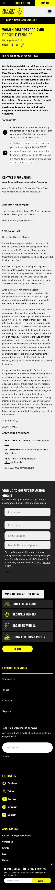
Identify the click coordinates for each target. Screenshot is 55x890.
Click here (15, 143)
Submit (8, 572)
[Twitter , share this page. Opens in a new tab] (17, 45)
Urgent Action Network (24, 20)
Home (8, 20)
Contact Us (7, 841)
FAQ (4, 853)
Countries (7, 700)
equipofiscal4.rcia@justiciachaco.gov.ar (21, 191)
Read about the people (32, 449)
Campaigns (8, 678)
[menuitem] (4, 3)
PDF (7, 443)
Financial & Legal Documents (16, 835)
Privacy (46, 562)
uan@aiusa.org (27, 467)
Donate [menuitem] (47, 3)
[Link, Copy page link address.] (22, 45)
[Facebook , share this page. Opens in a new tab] (12, 45)
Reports (6, 711)
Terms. (10, 565)
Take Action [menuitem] (22, 3)
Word (44, 440)
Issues (5, 689)
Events (5, 847)
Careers (5, 860)
